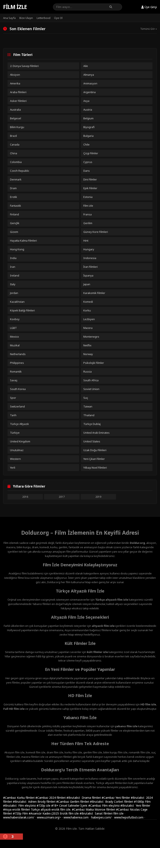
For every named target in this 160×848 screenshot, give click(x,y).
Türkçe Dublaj (92, 424)
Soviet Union (91, 389)
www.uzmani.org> (49, 817)
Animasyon (90, 83)
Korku (87, 310)
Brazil (13, 136)
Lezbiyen (89, 319)
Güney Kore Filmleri (95, 232)
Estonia (87, 197)
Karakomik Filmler (94, 293)
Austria (87, 109)
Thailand (88, 415)
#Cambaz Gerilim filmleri (73, 802)
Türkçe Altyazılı (19, 424)
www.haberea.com (76, 817)
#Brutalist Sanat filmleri (96, 813)
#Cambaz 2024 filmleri (50, 798)
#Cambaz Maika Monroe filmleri (94, 809)
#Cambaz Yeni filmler (116, 798)
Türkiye (15, 432)
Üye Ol (58, 18)
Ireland (14, 275)
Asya (86, 101)
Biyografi (89, 127)
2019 (98, 497)
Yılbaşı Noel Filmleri (95, 467)
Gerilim (87, 223)
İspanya (88, 275)
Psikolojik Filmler (93, 363)
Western (15, 459)
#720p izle (44, 805)
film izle (118, 813)
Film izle (15, 7)
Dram (13, 188)
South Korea (18, 389)
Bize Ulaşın (26, 18)
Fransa (87, 214)
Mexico (14, 336)
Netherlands (18, 354)
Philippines (17, 363)
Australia (15, 109)
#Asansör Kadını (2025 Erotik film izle (54, 813)
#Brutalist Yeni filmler (135, 805)
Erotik (13, 197)
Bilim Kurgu (17, 127)
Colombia (16, 162)
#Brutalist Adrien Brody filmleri (34, 802)
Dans (86, 171)
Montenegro (91, 336)
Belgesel (15, 118)
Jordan (14, 293)
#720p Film (21, 813)
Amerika (15, 83)
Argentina (89, 92)
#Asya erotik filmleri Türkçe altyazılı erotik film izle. (37, 809)
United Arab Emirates (96, 432)
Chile (86, 144)
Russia (87, 371)
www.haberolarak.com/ (18, 817)
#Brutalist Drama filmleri (84, 798)
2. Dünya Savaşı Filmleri (24, 66)
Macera (87, 328)
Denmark (15, 179)
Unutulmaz (17, 450)
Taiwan (87, 406)
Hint (85, 240)
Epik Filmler (90, 188)
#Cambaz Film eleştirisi (104, 805)
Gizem (14, 232)
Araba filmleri (18, 92)
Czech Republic (19, 171)
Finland (14, 214)
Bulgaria (88, 136)
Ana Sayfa (9, 18)
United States (91, 441)
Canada (14, 144)
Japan (86, 284)
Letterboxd (43, 18)
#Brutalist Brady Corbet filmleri (112, 802)
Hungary (88, 249)
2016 (25, 497)
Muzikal (15, 345)
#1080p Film (142, 802)
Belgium (88, 118)
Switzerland (17, 406)
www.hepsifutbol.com (128, 817)
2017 (62, 497)
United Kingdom (20, 441)
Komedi (88, 302)
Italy (12, 284)
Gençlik (14, 223)
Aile (85, 66)
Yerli (12, 467)
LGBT (13, 328)
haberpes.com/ (101, 817)
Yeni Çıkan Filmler (94, 459)
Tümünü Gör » (148, 29)
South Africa (91, 380)
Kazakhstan (17, 302)
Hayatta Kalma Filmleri (23, 240)
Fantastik (15, 205)
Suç (85, 398)
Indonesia (89, 258)
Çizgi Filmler (90, 153)
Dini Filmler (90, 179)
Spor (13, 398)
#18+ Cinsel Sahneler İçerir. (69, 805)
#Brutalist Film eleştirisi (20, 805)
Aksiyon (15, 75)
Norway (88, 354)
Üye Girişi (150, 7)
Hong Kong (17, 249)
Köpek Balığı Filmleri (22, 310)
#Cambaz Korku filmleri (19, 798)
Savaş (13, 380)
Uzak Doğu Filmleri (94, 450)
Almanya (88, 75)
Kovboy (15, 319)
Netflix (87, 345)
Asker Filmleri (18, 101)
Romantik (16, 371)
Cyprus (87, 162)
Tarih (13, 415)
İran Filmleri (90, 267)
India (13, 258)
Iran (12, 267)
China (13, 153)
